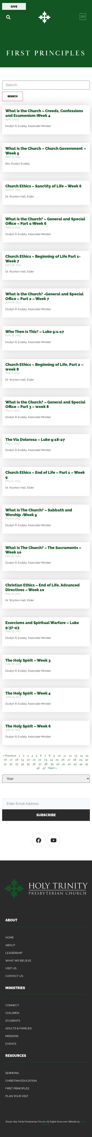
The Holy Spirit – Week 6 (28, 726)
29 (80, 759)
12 (70, 755)
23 (45, 759)
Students (12, 1020)
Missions (11, 1036)
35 (28, 764)
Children (12, 1013)
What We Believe (18, 960)
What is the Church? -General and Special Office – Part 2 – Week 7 (44, 296)
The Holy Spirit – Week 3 (27, 660)
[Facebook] (39, 840)
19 (22, 759)
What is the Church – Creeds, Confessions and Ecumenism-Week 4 (44, 113)
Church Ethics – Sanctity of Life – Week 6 (43, 186)
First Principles (17, 1088)
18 (16, 759)
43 (75, 764)
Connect (12, 1005)
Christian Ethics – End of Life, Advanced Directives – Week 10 (42, 587)
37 (40, 764)
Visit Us (10, 968)
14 (81, 755)
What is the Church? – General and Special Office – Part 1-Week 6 (45, 221)
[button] (8, 17)
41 (63, 764)
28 (74, 759)
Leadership (13, 952)
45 (86, 764)
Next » (52, 768)
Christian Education (21, 1080)
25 (57, 759)
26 (63, 759)
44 (80, 764)
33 (16, 764)
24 (51, 759)
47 (44, 768)
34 (22, 764)
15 (87, 755)
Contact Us (14, 976)
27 (68, 759)
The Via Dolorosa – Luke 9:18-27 (35, 439)
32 (10, 764)
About (10, 945)
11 (65, 755)
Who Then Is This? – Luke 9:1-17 (34, 331)
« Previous (9, 755)
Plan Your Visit (16, 1096)
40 (57, 764)
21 (34, 759)
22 (39, 759)
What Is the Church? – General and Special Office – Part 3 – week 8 (45, 404)
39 (51, 764)
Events (10, 1043)
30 (86, 759)
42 (69, 764)
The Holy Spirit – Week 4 (28, 693)
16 (5, 759)
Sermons (12, 1073)
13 (75, 755)
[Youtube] (54, 840)
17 (11, 759)
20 (28, 759)
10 (59, 755)
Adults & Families (18, 1028)
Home (9, 937)
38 (45, 764)
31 (5, 764)
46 (38, 768)
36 (34, 764)
